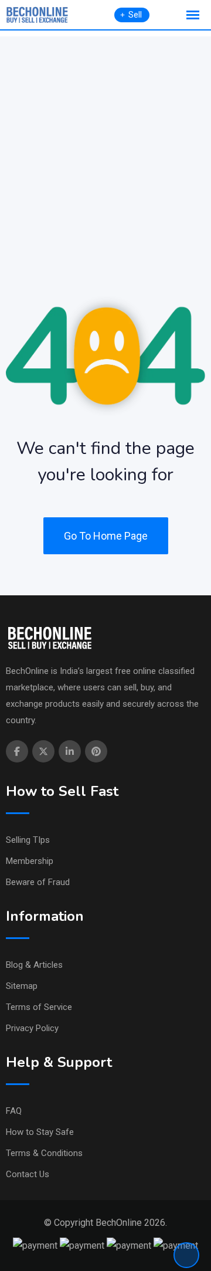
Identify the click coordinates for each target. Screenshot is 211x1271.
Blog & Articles (34, 965)
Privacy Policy (32, 1028)
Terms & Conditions (44, 1153)
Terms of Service (39, 1007)
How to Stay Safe (40, 1132)
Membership (29, 861)
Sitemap (22, 986)
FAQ (14, 1111)
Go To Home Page (106, 536)
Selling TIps (28, 840)
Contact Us (27, 1174)
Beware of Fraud (38, 882)
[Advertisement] (105, 142)
